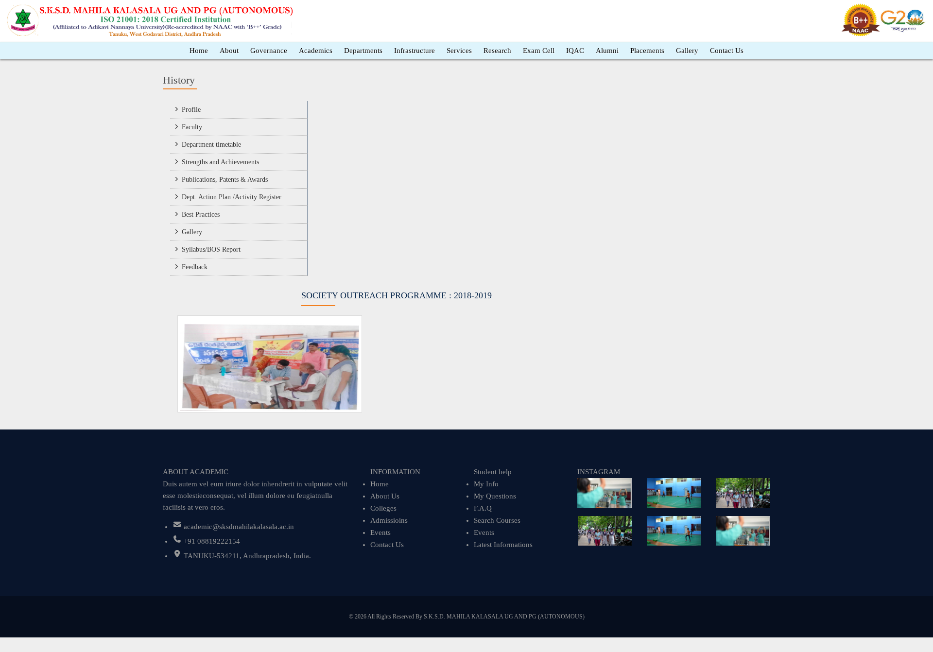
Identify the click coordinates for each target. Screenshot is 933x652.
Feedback (194, 267)
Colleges (383, 508)
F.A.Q (483, 508)
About (229, 50)
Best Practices (201, 214)
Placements (647, 50)
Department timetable (211, 144)
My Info (486, 484)
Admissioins (389, 520)
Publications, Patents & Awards (225, 179)
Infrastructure (414, 50)
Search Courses (497, 520)
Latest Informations (503, 545)
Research (497, 50)
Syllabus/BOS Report (211, 249)
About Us (384, 496)
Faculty (192, 127)
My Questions (495, 496)
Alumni (607, 50)
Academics (315, 50)
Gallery (687, 50)
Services (459, 50)
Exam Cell (538, 50)
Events (380, 532)
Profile (191, 109)
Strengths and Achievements (220, 162)
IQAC (575, 50)
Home (199, 50)
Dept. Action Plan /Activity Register (231, 197)
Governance (268, 50)
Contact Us (726, 50)
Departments (363, 50)
